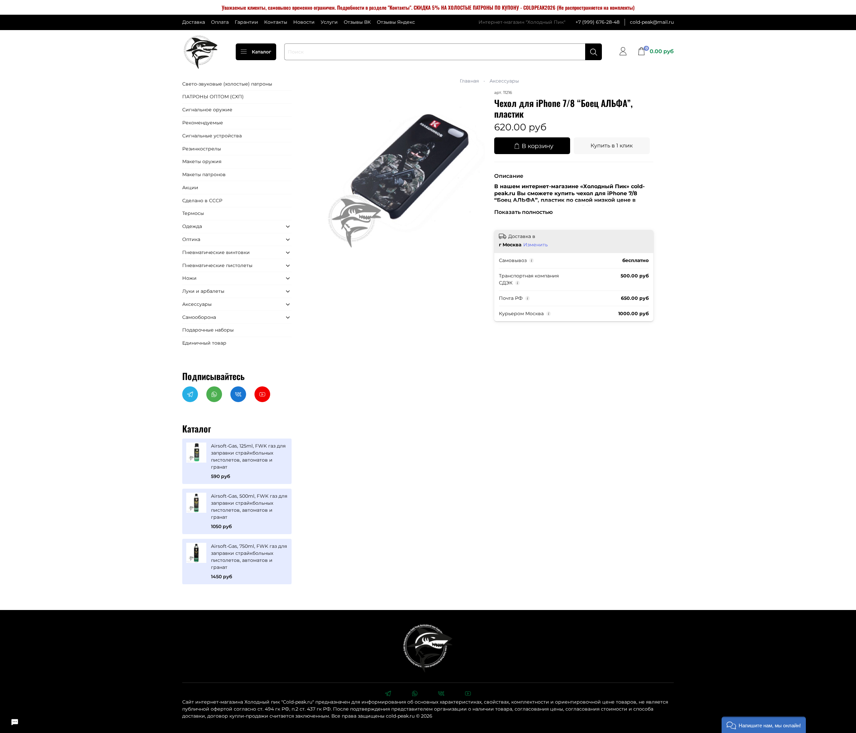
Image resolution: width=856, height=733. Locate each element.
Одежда (192, 226)
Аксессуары (504, 81)
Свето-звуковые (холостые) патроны (227, 84)
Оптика (191, 239)
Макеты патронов (204, 174)
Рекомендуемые (202, 123)
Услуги (329, 22)
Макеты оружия (201, 161)
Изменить (535, 245)
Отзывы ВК (357, 22)
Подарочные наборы (208, 330)
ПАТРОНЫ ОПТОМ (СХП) (213, 97)
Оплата (220, 22)
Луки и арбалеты (203, 291)
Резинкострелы (201, 149)
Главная (469, 81)
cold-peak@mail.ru (652, 22)
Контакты (275, 22)
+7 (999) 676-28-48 (597, 22)
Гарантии (246, 22)
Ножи (189, 278)
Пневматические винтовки (216, 252)
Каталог (261, 52)
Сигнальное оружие (207, 110)
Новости (304, 22)
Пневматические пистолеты (217, 265)
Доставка (193, 22)
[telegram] (387, 694)
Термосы (193, 213)
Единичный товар (204, 343)
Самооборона (199, 317)
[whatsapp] (414, 694)
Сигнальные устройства (212, 136)
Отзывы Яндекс (396, 22)
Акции (190, 188)
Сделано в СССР (202, 201)
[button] (764, 725)
